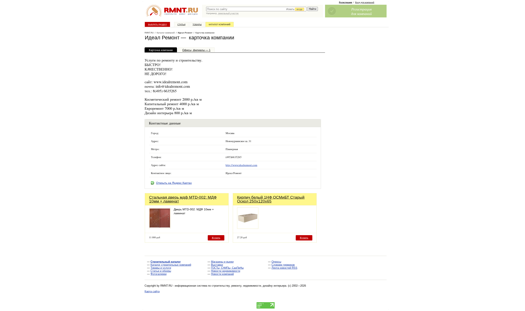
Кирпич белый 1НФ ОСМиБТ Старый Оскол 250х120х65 (271, 199)
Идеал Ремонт (185, 33)
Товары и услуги (161, 267)
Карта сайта (152, 291)
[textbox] (256, 9)
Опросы (276, 261)
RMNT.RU (149, 33)
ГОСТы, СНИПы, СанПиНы (227, 267)
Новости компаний (222, 274)
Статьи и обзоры (161, 270)
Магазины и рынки (222, 261)
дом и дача (192, 14)
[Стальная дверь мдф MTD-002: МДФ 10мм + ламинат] (159, 227)
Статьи (181, 24)
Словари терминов (283, 264)
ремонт (182, 14)
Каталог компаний (219, 24)
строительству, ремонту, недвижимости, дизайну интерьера (249, 285)
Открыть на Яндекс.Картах (174, 183)
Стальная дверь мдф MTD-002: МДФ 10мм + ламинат (183, 199)
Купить (216, 237)
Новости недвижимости (225, 270)
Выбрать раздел (157, 24)
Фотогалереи (159, 274)
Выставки (217, 264)
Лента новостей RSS (284, 267)
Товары (197, 24)
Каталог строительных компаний (171, 264)
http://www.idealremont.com (241, 165)
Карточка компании (161, 50)
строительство (170, 14)
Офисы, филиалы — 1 (196, 50)
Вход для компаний (364, 2)
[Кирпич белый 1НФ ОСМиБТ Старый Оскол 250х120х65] (247, 227)
